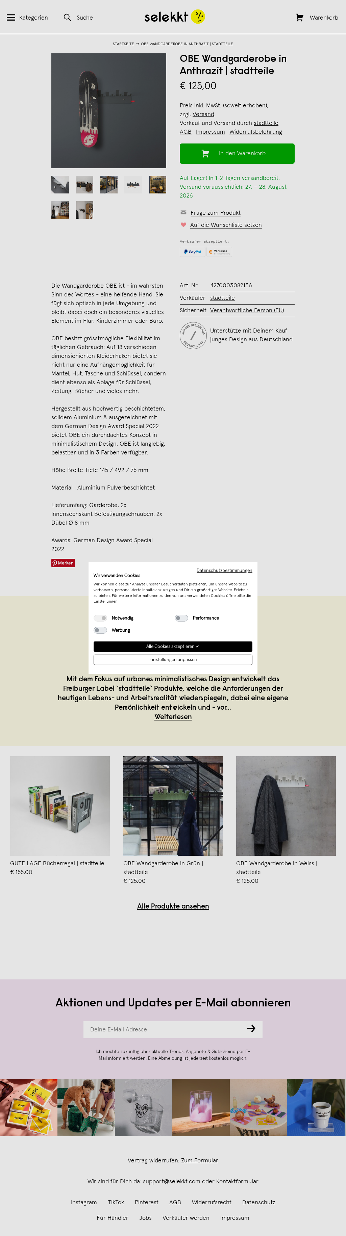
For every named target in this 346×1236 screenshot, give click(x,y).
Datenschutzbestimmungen (224, 570)
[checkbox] (100, 618)
